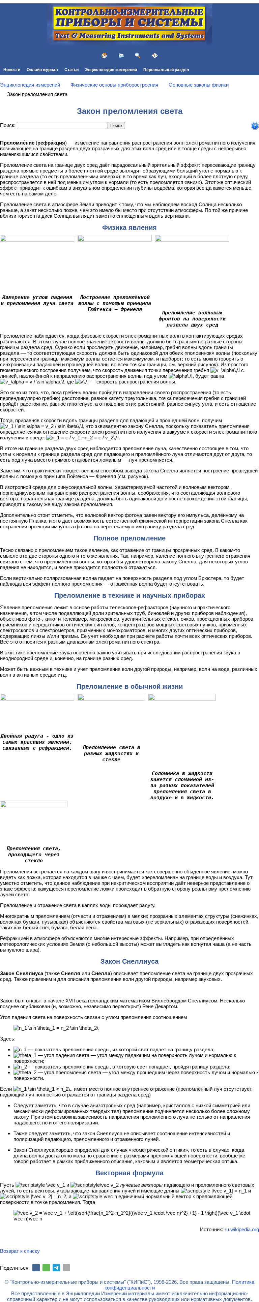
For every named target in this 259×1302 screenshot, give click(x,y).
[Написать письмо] (121, 55)
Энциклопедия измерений (111, 69)
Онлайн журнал (42, 69)
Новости (11, 69)
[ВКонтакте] (36, 1267)
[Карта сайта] (154, 55)
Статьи (71, 69)
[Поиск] (138, 55)
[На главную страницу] (104, 55)
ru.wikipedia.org (242, 1229)
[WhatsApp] (46, 1267)
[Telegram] (56, 1267)
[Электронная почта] (66, 1267)
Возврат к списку (20, 1251)
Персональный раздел (166, 69)
